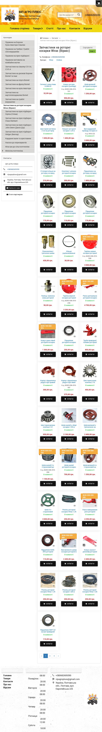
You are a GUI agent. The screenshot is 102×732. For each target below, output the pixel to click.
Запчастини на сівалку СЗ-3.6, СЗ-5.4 (18, 67)
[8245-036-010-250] (48, 455)
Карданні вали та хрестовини (18, 138)
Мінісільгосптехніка (14, 150)
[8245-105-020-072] (48, 330)
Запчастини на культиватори (18, 88)
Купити (48, 103)
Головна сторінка (19, 28)
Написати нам (14, 188)
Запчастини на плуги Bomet (17, 80)
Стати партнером (15, 194)
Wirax (51, 60)
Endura (59, 60)
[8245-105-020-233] (90, 286)
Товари (37, 28)
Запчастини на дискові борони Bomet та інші (18, 74)
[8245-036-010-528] (90, 241)
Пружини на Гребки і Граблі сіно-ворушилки (17, 50)
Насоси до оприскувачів (16, 142)
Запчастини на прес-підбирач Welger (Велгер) (18, 133)
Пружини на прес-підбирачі (17, 55)
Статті (49, 28)
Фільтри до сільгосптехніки (17, 146)
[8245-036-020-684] (69, 540)
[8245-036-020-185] (90, 455)
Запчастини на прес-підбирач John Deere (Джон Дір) (18, 126)
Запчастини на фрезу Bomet (17, 84)
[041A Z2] (90, 119)
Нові (92, 51)
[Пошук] (78, 14)
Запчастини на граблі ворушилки (14, 100)
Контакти (74, 28)
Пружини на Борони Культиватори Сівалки (15, 43)
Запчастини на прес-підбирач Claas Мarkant (18, 119)
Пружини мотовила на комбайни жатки (15, 61)
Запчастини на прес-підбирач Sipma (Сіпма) (18, 112)
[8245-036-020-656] (90, 500)
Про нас (61, 28)
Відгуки (88, 28)
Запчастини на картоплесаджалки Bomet (16, 93)
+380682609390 (92, 14)
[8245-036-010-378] (69, 286)
